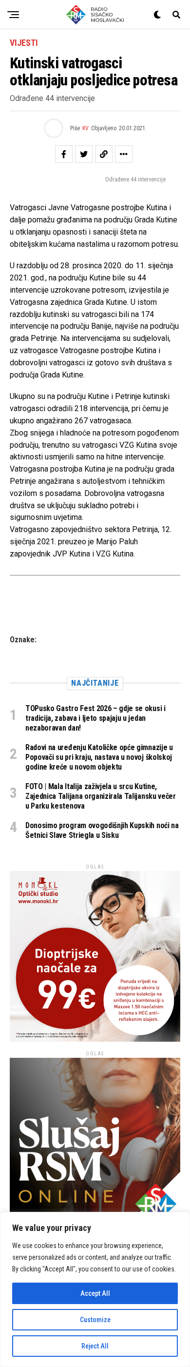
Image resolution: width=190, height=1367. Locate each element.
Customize (95, 1320)
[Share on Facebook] (64, 154)
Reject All (95, 1346)
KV (85, 128)
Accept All (95, 1293)
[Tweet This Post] (84, 154)
